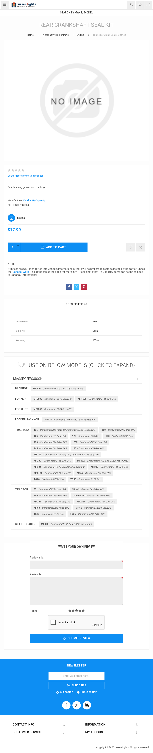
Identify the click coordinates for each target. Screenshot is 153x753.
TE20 (48, 514)
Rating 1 (69, 610)
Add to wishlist (130, 247)
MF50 (51, 508)
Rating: (34, 610)
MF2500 (52, 399)
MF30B (109, 467)
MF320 (58, 388)
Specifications (76, 304)
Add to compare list (140, 247)
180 (119, 436)
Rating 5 (83, 610)
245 (50, 448)
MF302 (102, 460)
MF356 (66, 524)
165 (50, 436)
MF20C (52, 460)
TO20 (49, 479)
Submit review (79, 638)
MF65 (94, 473)
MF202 (92, 495)
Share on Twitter (76, 287)
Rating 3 (76, 610)
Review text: (37, 574)
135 (64, 430)
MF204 (52, 501)
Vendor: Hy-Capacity (34, 200)
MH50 (93, 508)
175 (85, 436)
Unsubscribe (89, 692)
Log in (131, 5)
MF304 (59, 467)
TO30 (85, 479)
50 (88, 489)
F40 (50, 495)
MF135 (66, 454)
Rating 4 (80, 610)
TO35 (87, 514)
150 (118, 430)
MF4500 (97, 399)
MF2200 (52, 409)
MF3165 (52, 473)
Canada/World (21, 271)
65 (89, 448)
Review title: (37, 557)
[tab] (76, 304)
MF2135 (96, 501)
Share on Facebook (69, 287)
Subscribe (66, 692)
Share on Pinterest (84, 287)
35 (50, 489)
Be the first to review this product (25, 175)
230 (50, 442)
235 (90, 442)
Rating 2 (73, 610)
